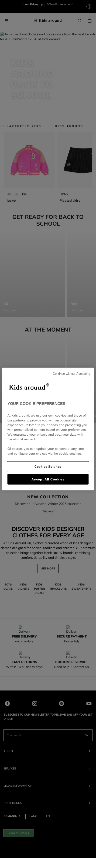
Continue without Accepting (71, 373)
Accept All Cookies (47, 479)
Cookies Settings (48, 466)
